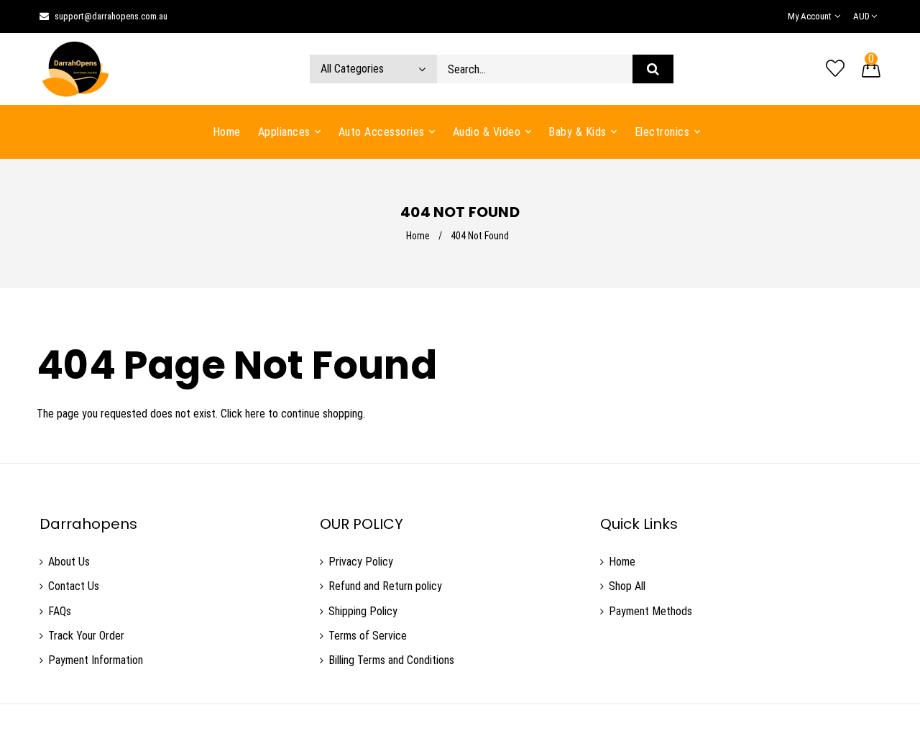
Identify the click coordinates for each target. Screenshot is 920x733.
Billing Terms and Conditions (391, 660)
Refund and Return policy (385, 586)
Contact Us (73, 586)
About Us (69, 561)
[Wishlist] (835, 69)
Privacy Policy (360, 561)
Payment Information (95, 660)
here (255, 413)
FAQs (59, 611)
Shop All (627, 586)
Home (418, 235)
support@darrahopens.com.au (111, 16)
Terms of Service (367, 635)
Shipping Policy (362, 611)
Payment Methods (650, 611)
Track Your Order (86, 635)
